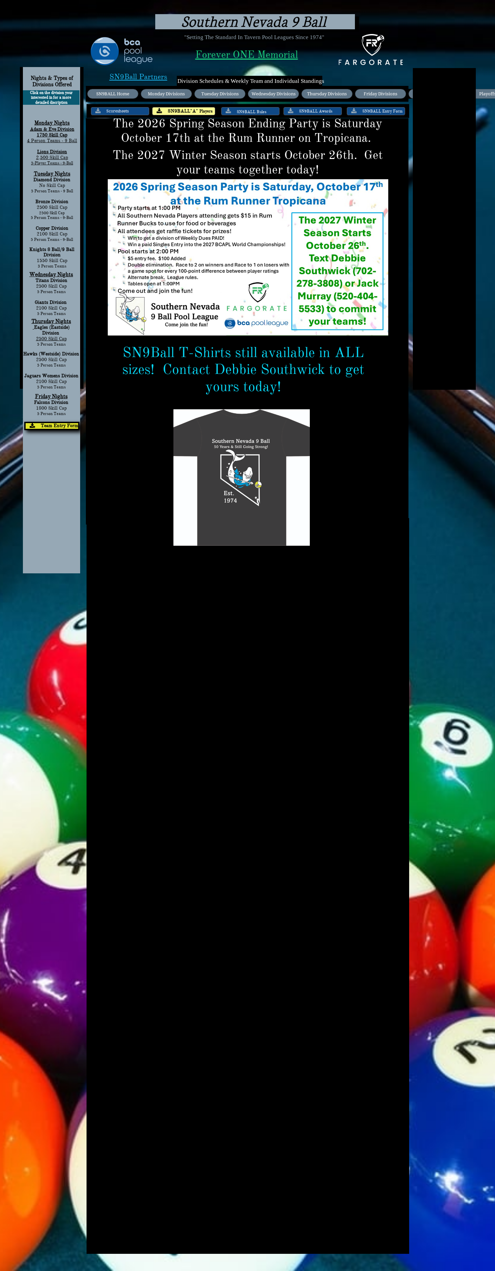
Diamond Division (51, 180)
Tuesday (43, 173)
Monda (42, 123)
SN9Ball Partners (138, 76)
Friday (43, 396)
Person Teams (52, 413)
